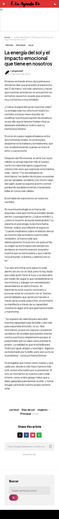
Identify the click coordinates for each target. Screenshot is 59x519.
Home (7, 37)
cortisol (14, 409)
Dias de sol (29, 409)
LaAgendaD (17, 70)
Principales (21, 45)
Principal (9, 45)
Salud (30, 45)
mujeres (44, 409)
